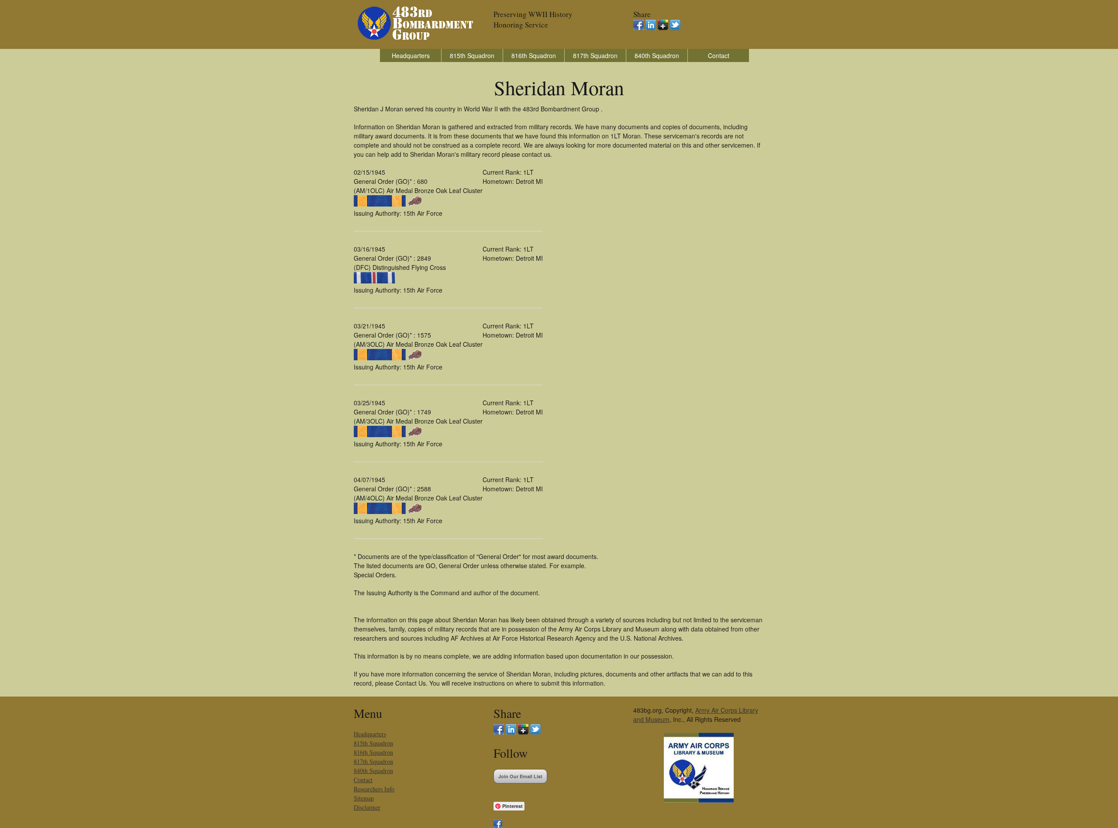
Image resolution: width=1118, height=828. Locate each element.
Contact (718, 55)
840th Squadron (657, 55)
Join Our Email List (520, 776)
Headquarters (411, 55)
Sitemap (364, 798)
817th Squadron (595, 55)
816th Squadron (533, 55)
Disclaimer (367, 807)
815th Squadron (472, 55)
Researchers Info (374, 789)
